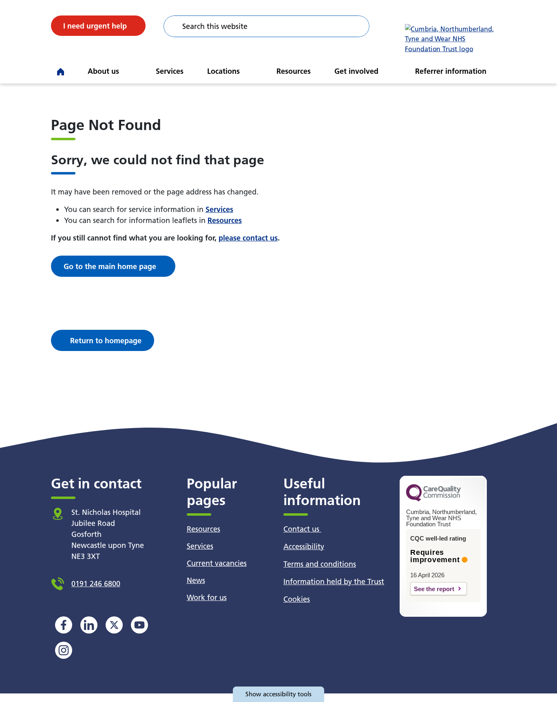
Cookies (296, 599)
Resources (293, 71)
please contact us (248, 238)
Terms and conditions (319, 564)
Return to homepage (105, 340)
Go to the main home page (110, 266)
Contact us (302, 529)
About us (103, 71)
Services (169, 71)
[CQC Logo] (433, 499)
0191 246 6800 (95, 583)
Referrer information (450, 71)
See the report (434, 588)
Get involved (356, 71)
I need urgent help (95, 26)
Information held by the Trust (333, 581)
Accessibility (303, 546)
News (196, 580)
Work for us (207, 597)
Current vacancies (217, 563)
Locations (223, 71)
